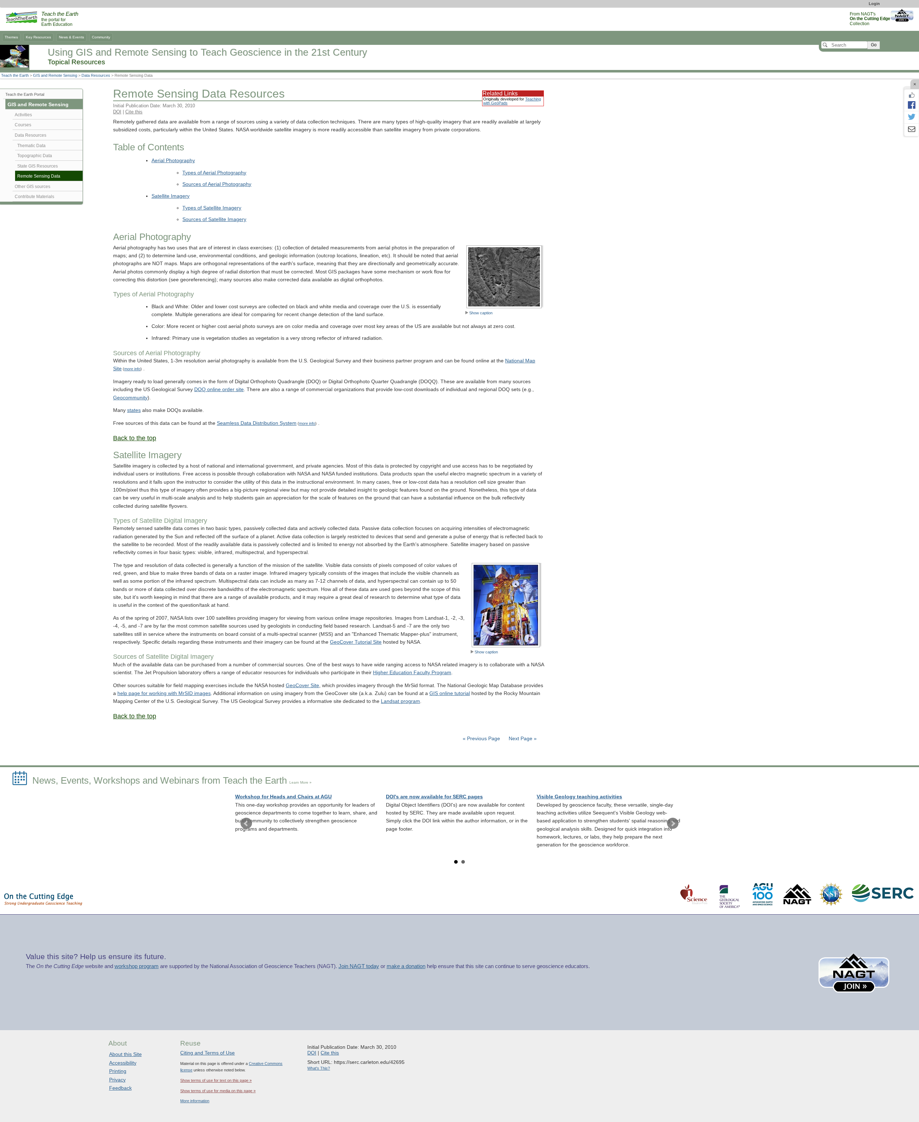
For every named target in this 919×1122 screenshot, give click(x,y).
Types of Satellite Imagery (211, 208)
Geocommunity (130, 397)
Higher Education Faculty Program (412, 672)
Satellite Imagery (170, 196)
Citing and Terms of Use (207, 1053)
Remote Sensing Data (38, 176)
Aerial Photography (173, 160)
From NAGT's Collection (870, 18)
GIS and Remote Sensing (55, 75)
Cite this (134, 111)
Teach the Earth (15, 75)
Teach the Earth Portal (24, 94)
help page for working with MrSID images (164, 693)
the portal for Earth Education (59, 19)
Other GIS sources (32, 186)
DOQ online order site (219, 389)
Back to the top (134, 438)
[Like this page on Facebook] (911, 95)
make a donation (406, 966)
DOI (117, 111)
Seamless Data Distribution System (257, 423)
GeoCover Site (302, 685)
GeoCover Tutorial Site (356, 642)
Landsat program (400, 701)
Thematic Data (31, 145)
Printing (117, 1071)
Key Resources (38, 37)
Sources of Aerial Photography (216, 184)
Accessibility (122, 1063)
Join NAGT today (359, 966)
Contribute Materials (34, 196)
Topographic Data (34, 155)
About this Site (125, 1054)
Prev (246, 823)
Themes (11, 37)
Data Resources (95, 75)
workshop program (137, 966)
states (134, 410)
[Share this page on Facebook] (911, 105)
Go (874, 44)
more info (132, 369)
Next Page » (522, 738)
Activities (23, 114)
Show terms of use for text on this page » (216, 1080)
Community (101, 37)
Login (874, 3)
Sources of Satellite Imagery (214, 219)
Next (672, 823)
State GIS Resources (37, 166)
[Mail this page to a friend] (911, 130)
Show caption (481, 313)
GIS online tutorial (449, 693)
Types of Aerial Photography (214, 172)
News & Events (71, 37)
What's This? (318, 1068)
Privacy (117, 1080)
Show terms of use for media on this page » (218, 1091)
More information (194, 1101)
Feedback (120, 1088)
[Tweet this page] (911, 117)
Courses (23, 124)
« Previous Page (481, 738)
